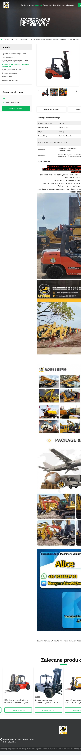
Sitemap (3, 749)
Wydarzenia (47, 5)
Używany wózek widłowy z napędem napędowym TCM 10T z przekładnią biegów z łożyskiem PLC (47, 701)
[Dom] (6, 5)
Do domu (24, 5)
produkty (38, 5)
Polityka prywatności (14, 749)
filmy (55, 5)
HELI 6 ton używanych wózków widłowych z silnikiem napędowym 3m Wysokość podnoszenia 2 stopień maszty (17, 701)
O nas (31, 5)
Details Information (51, 109)
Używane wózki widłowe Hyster (56, 641)
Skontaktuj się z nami (65, 5)
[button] (14, 688)
